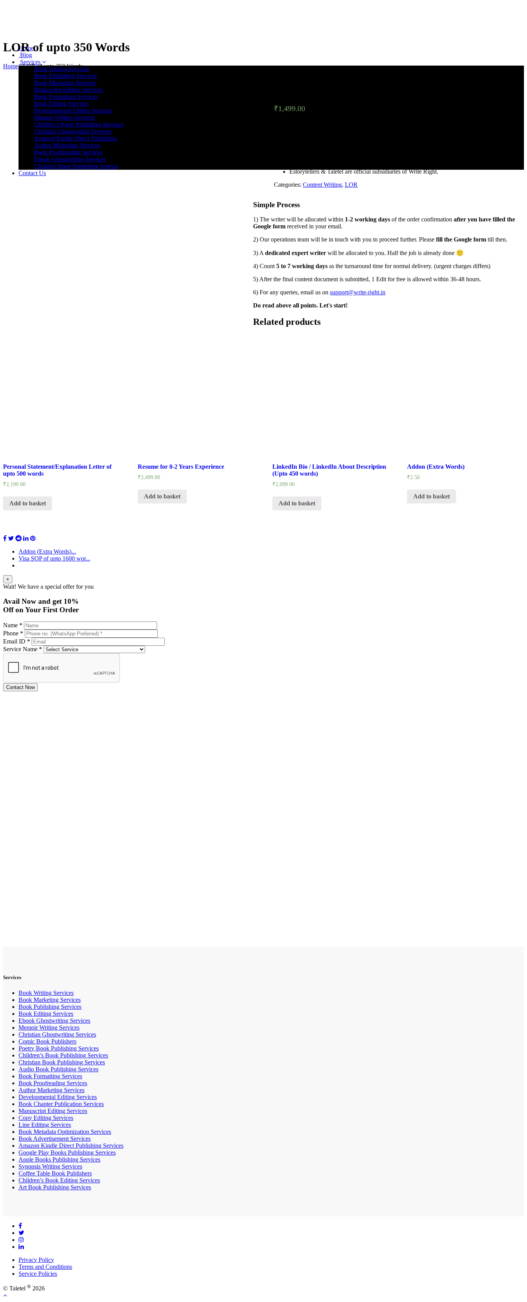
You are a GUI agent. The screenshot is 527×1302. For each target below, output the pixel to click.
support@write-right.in (357, 292)
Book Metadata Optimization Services (65, 1131)
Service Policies (38, 1273)
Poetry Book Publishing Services (59, 1048)
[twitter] (21, 1232)
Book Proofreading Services (53, 1083)
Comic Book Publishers (47, 1041)
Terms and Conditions (45, 1266)
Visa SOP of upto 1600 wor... (54, 558)
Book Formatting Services (50, 1076)
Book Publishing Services (65, 76)
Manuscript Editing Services (53, 1111)
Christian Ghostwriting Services (57, 1034)
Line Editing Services (45, 1124)
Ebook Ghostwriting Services (54, 1020)
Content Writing (322, 184)
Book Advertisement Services (55, 1138)
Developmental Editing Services (58, 1097)
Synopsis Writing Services (50, 1166)
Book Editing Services (46, 1013)
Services (30, 62)
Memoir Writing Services (49, 1027)
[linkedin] (21, 1246)
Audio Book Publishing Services (58, 1069)
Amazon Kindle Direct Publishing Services (71, 1145)
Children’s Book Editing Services (59, 1180)
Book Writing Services (46, 993)
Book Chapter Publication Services (61, 1104)
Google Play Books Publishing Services (67, 1152)
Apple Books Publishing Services (59, 1159)
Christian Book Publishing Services (62, 1062)
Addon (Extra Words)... (47, 551)
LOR (351, 184)
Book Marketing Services (50, 999)
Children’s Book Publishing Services (63, 1055)
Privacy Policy (36, 1259)
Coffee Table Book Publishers (55, 1173)
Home (10, 66)
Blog (25, 55)
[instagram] (21, 1239)
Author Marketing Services (51, 1090)
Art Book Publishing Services (55, 1187)
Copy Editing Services (46, 1118)
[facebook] (20, 1226)
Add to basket (27, 503)
